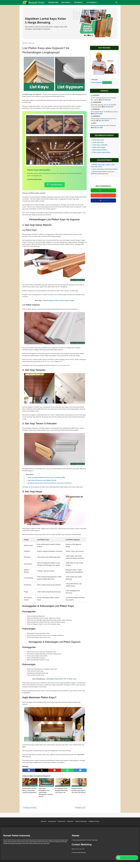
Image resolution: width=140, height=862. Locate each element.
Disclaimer (70, 821)
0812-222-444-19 (103, 120)
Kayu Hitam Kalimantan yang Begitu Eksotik (42, 480)
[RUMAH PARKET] (33, 2)
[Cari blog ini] (116, 2)
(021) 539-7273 (108, 106)
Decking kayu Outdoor (99, 150)
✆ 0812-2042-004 (96, 82)
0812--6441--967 (80, 849)
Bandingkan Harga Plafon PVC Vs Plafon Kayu (62, 679)
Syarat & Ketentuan (81, 821)
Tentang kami (52, 821)
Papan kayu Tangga (98, 147)
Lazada (104, 200)
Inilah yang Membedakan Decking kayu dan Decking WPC (46, 477)
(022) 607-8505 (97, 113)
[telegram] (80, 770)
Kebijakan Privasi (94, 821)
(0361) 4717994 (98, 127)
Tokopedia (105, 190)
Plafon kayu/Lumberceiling (101, 152)
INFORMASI (78, 2)
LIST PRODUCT (91, 2)
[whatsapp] (67, 770)
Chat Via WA (107, 82)
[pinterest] (54, 770)
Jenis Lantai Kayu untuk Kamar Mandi (104, 169)
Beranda (43, 821)
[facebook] (28, 770)
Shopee (104, 195)
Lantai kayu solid (98, 140)
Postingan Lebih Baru (30, 807)
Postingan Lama (80, 807)
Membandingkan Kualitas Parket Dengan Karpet (58, 300)
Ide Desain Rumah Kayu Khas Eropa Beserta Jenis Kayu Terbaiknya (50, 483)
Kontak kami (61, 821)
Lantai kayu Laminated (99, 145)
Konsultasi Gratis (56, 184)
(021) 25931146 (106, 100)
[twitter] (41, 770)
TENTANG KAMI (53, 2)
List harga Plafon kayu (34, 179)
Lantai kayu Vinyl (98, 142)
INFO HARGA (65, 2)
